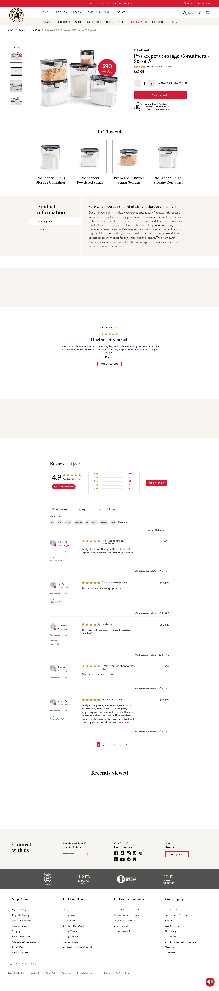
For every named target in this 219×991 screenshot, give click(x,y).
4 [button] (114, 745)
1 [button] (98, 745)
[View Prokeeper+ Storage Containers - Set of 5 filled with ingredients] (16, 101)
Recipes (61, 12)
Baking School (99, 12)
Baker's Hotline (70, 920)
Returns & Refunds (21, 936)
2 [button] (103, 745)
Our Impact (170, 936)
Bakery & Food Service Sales (127, 909)
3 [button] (109, 745)
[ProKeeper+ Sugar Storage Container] (168, 157)
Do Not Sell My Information (87, 973)
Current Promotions (21, 920)
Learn (77, 12)
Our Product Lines (173, 909)
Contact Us (170, 952)
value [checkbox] (94, 522)
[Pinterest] (140, 853)
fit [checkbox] (87, 522)
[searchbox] (63, 509)
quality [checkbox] (68, 522)
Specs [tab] (42, 229)
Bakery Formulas (121, 926)
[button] (113, 474)
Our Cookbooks (70, 942)
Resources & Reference (125, 931)
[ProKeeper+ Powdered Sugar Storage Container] (90, 157)
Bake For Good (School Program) (181, 942)
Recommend (55, 551)
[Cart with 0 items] (207, 13)
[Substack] (134, 859)
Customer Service (20, 926)
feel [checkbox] (59, 522)
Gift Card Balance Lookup (24, 942)
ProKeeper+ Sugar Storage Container (168, 180)
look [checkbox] (113, 522)
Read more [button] (124, 722)
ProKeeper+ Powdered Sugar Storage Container (90, 182)
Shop (46, 12)
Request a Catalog (20, 915)
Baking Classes (70, 931)
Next (16, 112)
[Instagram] (129, 853)
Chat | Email (177, 854)
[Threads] (134, 853)
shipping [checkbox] (104, 522)
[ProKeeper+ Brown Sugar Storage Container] (129, 157)
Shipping (16, 931)
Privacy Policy (51, 973)
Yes (66, 551)
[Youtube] (122, 859)
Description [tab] (45, 221)
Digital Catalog (19, 909)
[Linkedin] (116, 859)
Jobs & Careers (172, 926)
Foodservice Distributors (125, 920)
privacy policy (76, 859)
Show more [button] (123, 522)
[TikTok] (122, 853)
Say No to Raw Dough (73, 926)
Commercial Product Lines (126, 915)
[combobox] (90, 509)
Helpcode (106, 973)
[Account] (200, 13)
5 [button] (120, 745)
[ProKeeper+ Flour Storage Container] (51, 157)
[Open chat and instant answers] (210, 982)
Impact (121, 12)
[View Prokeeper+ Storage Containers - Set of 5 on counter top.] (16, 86)
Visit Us (190, 3)
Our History (170, 931)
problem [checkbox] (78, 522)
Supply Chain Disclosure (16, 973)
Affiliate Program (20, 952)
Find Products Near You (176, 915)
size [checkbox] (52, 522)
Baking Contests (70, 936)
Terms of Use (66, 973)
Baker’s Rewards (203, 3)
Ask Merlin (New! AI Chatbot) (77, 947)
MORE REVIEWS (109, 364)
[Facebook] (116, 853)
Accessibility (35, 973)
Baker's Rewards (19, 947)
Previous (16, 47)
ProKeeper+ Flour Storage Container (51, 180)
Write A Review (156, 482)
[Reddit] (129, 859)
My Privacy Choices (123, 973)
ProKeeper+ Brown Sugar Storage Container (129, 182)
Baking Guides (69, 915)
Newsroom (170, 947)
